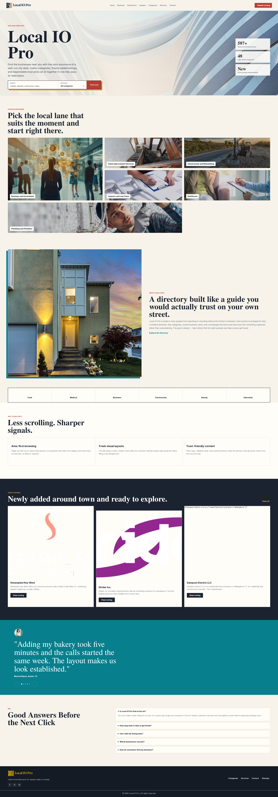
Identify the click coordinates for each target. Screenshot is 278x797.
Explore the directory (158, 333)
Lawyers (142, 5)
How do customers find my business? (136, 750)
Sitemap (265, 778)
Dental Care (132, 5)
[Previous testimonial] (16, 684)
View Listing (18, 595)
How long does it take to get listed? (135, 726)
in (19, 785)
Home (112, 5)
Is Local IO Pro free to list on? (133, 711)
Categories (152, 5)
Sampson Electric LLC (199, 582)
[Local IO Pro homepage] (18, 5)
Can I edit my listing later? (131, 734)
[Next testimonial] (34, 684)
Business (121, 5)
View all (265, 501)
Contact (172, 5)
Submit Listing (263, 5)
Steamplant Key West (22, 582)
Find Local (94, 85)
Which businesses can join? (132, 742)
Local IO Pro (134, 793)
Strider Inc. (105, 587)
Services (163, 5)
